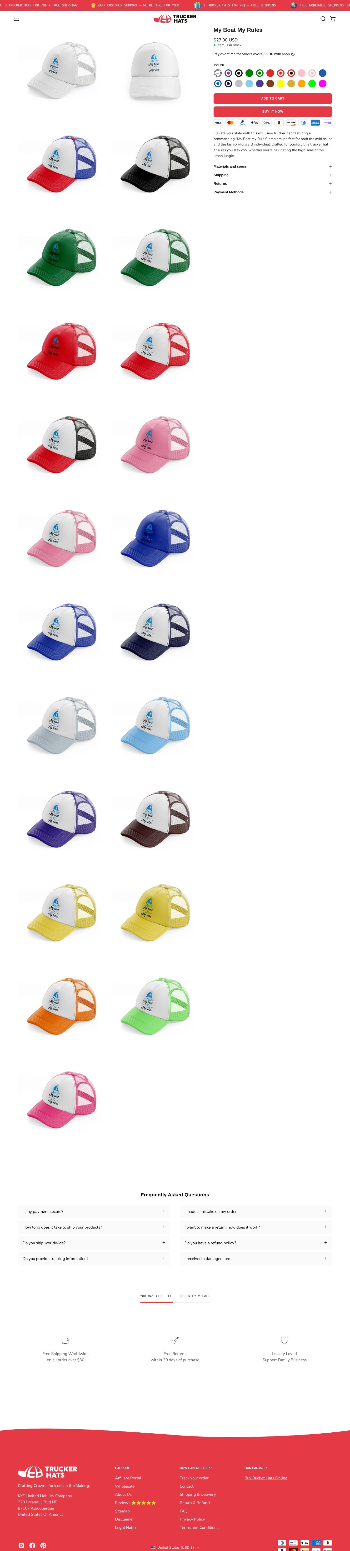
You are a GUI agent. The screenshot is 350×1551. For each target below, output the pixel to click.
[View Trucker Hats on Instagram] (21, 1545)
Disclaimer (124, 1519)
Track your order (194, 1478)
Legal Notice (126, 1527)
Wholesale (125, 1486)
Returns (220, 183)
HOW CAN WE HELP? (196, 1468)
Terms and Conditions (199, 1527)
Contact (187, 1486)
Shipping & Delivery (198, 1494)
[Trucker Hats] (175, 19)
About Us (123, 1494)
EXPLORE (122, 1468)
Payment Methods (229, 192)
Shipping (221, 175)
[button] (323, 19)
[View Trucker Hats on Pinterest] (43, 1545)
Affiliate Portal (128, 1478)
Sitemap (122, 1511)
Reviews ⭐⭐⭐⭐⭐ (135, 1502)
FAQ (184, 1511)
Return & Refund (195, 1502)
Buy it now (272, 112)
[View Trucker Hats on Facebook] (32, 1545)
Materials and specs (230, 166)
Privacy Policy (192, 1519)
